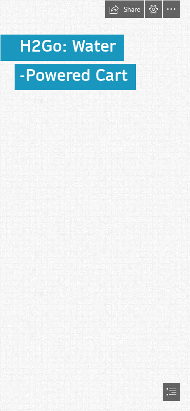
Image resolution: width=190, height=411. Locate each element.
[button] (124, 9)
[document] (95, 205)
